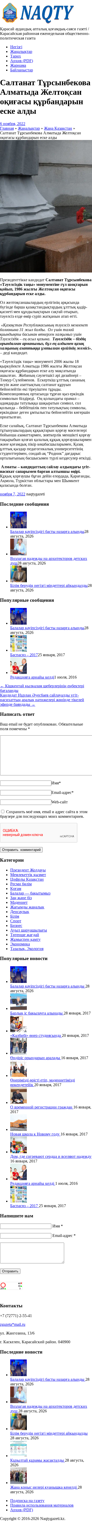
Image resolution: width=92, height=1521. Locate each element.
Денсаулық (19, 911)
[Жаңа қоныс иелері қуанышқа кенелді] (18, 1482)
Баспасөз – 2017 (24, 655)
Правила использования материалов (42, 1505)
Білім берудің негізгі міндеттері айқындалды (49, 585)
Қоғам (15, 888)
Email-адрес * (64, 1235)
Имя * (57, 1226)
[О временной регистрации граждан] (18, 1102)
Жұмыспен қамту (25, 939)
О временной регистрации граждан (41, 1107)
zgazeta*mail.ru (12, 1324)
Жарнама (18, 65)
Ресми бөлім (21, 884)
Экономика (20, 944)
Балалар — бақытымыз (30, 893)
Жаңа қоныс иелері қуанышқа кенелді (44, 1487)
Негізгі (16, 47)
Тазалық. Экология (26, 948)
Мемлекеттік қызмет (28, 874)
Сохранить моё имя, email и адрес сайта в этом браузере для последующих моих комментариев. (43, 814)
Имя (56, 783)
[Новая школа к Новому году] (18, 1129)
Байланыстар (21, 70)
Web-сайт (59, 802)
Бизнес (16, 925)
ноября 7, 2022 (12, 494)
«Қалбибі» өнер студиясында (36, 1035)
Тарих (15, 56)
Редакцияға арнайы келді (32, 677)
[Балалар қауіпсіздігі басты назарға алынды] (18, 527)
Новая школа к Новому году (35, 1134)
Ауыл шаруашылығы (28, 930)
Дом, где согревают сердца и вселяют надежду (50, 1156)
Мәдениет (19, 902)
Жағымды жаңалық (27, 907)
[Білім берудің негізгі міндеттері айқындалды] (18, 581)
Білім (14, 916)
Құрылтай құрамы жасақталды (37, 1460)
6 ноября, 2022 (12, 123)
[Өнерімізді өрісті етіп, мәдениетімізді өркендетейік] (18, 1075)
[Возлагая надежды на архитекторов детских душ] (18, 554)
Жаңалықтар (21, 51)
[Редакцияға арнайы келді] (18, 672)
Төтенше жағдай (24, 935)
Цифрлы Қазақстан (27, 879)
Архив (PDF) (21, 61)
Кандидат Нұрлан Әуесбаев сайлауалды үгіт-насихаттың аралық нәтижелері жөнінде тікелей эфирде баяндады (42, 700)
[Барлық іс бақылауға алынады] (18, 1008)
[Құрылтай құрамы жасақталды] (18, 1455)
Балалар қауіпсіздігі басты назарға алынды (47, 531)
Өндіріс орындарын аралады (35, 1058)
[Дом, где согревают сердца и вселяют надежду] (18, 1152)
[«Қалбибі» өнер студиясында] (18, 1031)
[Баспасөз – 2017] (18, 650)
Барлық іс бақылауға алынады (37, 1013)
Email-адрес (62, 792)
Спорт (15, 921)
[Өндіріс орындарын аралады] (18, 1053)
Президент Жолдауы (28, 870)
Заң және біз (21, 898)
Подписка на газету (27, 1500)
